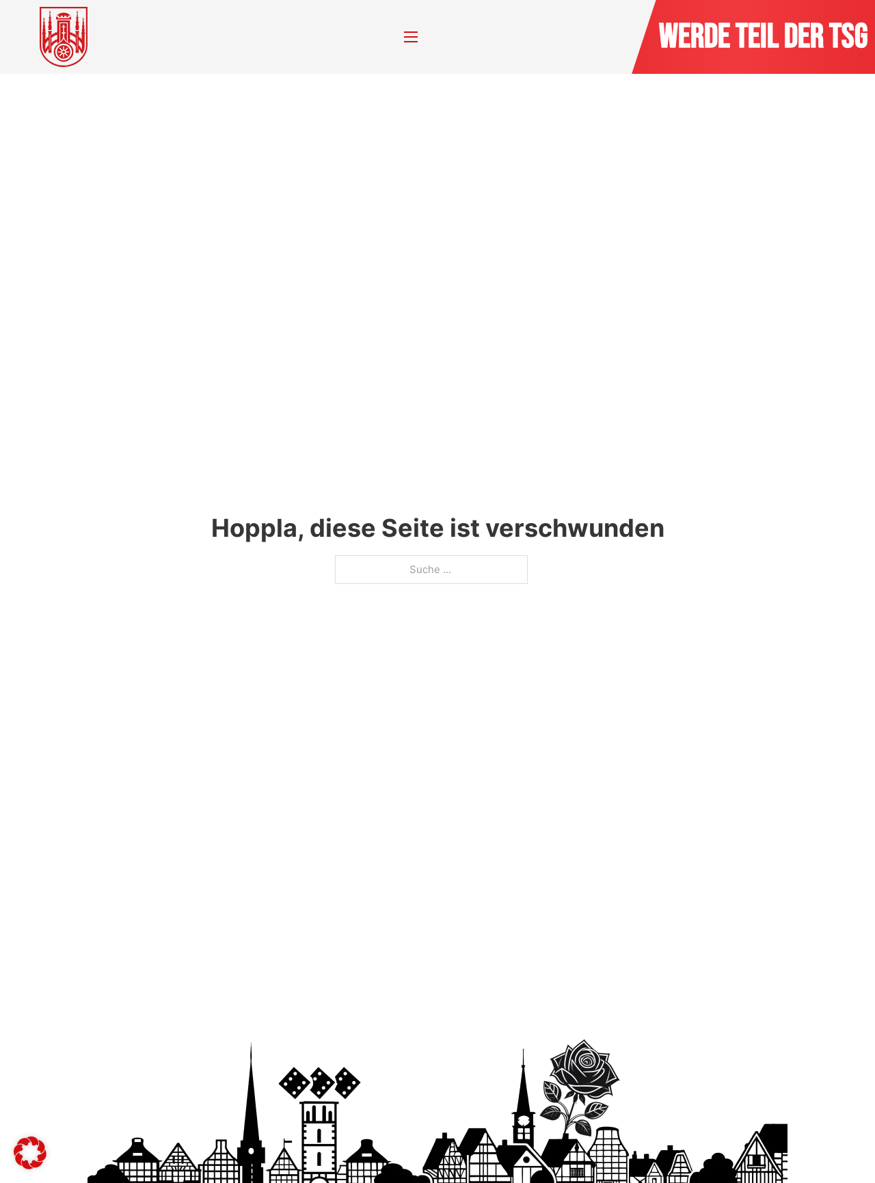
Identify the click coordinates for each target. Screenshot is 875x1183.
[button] (30, 1153)
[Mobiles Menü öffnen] (411, 36)
